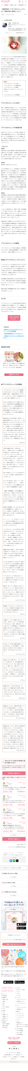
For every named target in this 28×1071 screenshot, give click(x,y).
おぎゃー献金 (19, 1032)
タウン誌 (18, 995)
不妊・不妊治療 (6, 1007)
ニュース (4, 993)
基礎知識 (6, 5)
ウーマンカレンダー (21, 1015)
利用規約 (22, 1056)
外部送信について (19, 1054)
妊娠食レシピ (5, 1016)
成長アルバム (5, 1020)
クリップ (21, 852)
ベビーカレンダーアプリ (21, 1007)
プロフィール (8, 32)
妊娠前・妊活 (13, 5)
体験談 (4, 1010)
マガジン (18, 993)
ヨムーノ (18, 1020)
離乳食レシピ (5, 1014)
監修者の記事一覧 (19, 32)
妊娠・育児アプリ (21, 844)
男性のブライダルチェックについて (13, 89)
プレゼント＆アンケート (21, 999)
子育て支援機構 (20, 1030)
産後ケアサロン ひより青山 (21, 1024)
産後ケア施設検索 (6, 1023)
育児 (3, 1005)
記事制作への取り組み (7, 987)
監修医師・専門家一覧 (7, 990)
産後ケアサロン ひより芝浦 (21, 1026)
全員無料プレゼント (21, 1001)
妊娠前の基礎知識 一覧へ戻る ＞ (14, 318)
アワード (18, 991)
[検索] (22, 1)
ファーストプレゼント (21, 1003)
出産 (3, 1003)
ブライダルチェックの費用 (11, 87)
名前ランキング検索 (21, 989)
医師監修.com (19, 1022)
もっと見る (13, 835)
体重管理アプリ (20, 1009)
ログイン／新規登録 (14, 1043)
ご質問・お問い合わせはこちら (14, 944)
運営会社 (18, 1052)
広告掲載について (16, 1056)
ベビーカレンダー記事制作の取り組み (17, 847)
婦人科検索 (5, 1027)
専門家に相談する (14, 773)
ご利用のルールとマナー (14, 935)
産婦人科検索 (5, 1025)
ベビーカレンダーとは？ (11, 1052)
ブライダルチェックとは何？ (12, 83)
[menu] (25, 1)
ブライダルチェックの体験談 (12, 95)
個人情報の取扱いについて (9, 1054)
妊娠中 (4, 1001)
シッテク (18, 1019)
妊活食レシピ (5, 1018)
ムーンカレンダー (20, 1013)
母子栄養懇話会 (20, 1034)
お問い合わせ (13, 1058)
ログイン (17, 854)
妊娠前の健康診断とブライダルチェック (13, 333)
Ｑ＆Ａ (4, 1008)
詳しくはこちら (21, 979)
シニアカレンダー (20, 1017)
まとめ (6, 91)
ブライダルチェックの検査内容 (12, 85)
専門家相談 (4, 995)
